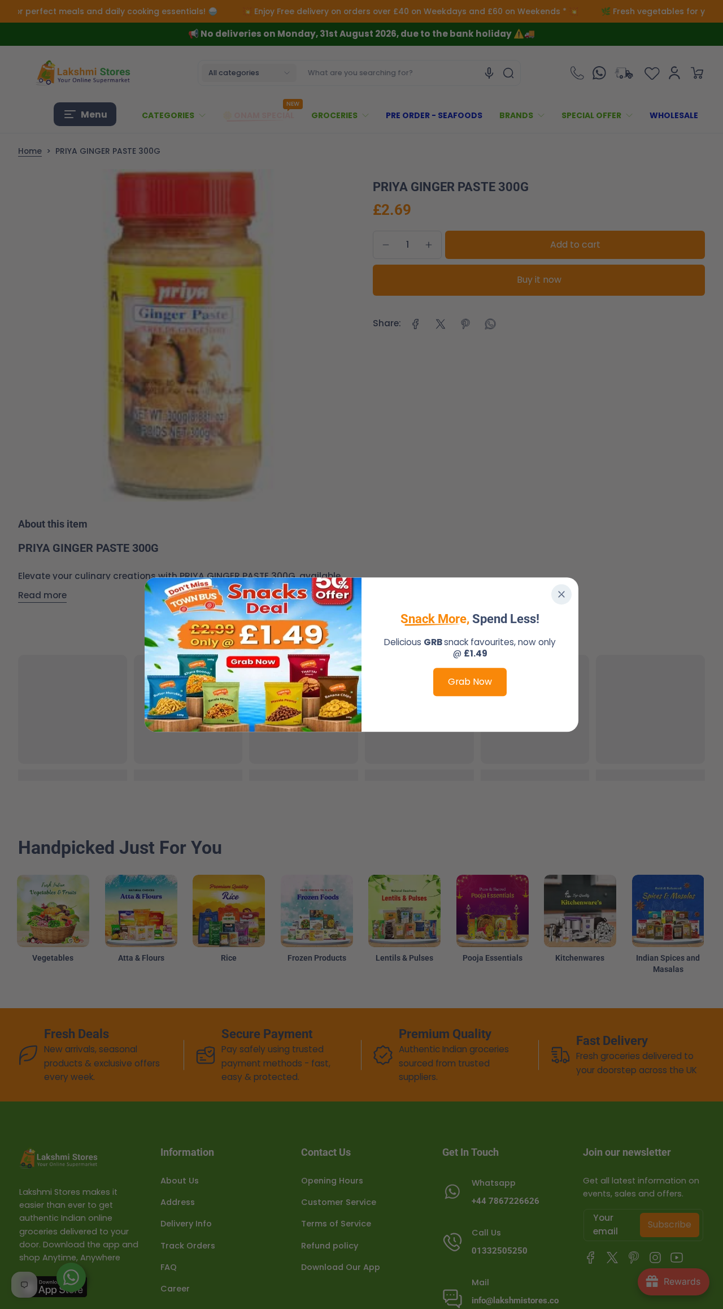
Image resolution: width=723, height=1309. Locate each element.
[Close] (561, 594)
